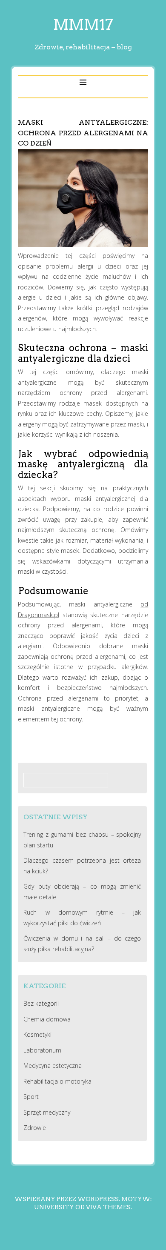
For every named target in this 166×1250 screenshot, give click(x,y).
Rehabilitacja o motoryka (57, 1081)
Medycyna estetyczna (52, 1065)
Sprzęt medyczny (46, 1112)
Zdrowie (34, 1128)
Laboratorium (42, 1050)
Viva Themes (108, 1207)
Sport (31, 1097)
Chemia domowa (47, 1019)
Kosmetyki (37, 1034)
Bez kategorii (41, 1003)
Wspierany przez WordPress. (67, 1199)
